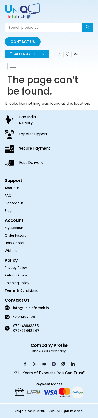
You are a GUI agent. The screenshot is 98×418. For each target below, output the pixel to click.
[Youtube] (44, 364)
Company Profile (49, 345)
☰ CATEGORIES (22, 54)
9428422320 (24, 317)
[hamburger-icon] (12, 66)
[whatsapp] (63, 364)
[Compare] (76, 54)
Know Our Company (49, 351)
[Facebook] (25, 364)
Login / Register (58, 55)
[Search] (87, 27)
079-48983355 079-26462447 (26, 328)
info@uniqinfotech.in (31, 307)
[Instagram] (53, 364)
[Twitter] (34, 364)
